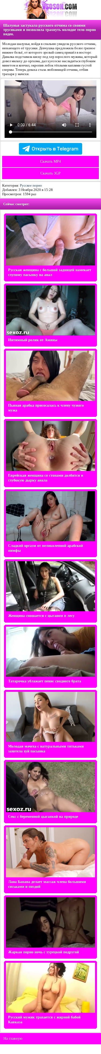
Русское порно (31, 185)
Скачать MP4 (50, 161)
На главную (13, 1038)
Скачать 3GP (50, 173)
